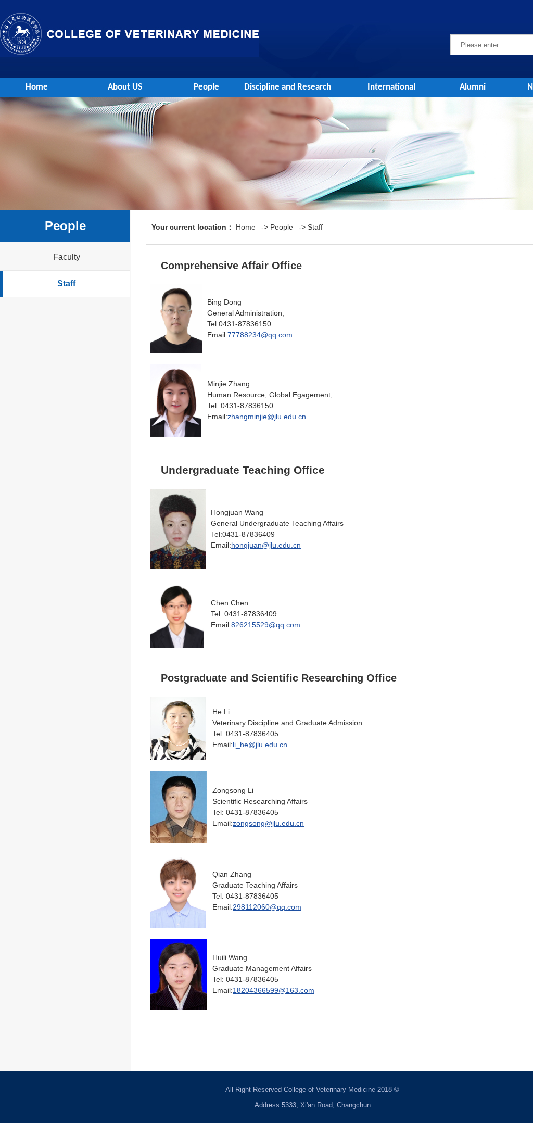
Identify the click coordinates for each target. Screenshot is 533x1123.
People (206, 87)
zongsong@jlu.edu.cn (268, 823)
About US (125, 87)
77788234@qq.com (260, 335)
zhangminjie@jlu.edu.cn (266, 416)
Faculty (66, 257)
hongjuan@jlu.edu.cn (266, 545)
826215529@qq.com (265, 625)
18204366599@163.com (273, 990)
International (391, 87)
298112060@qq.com (267, 907)
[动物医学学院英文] (129, 14)
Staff (66, 283)
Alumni (473, 87)
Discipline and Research (287, 87)
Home (37, 87)
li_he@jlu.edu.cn (260, 744)
